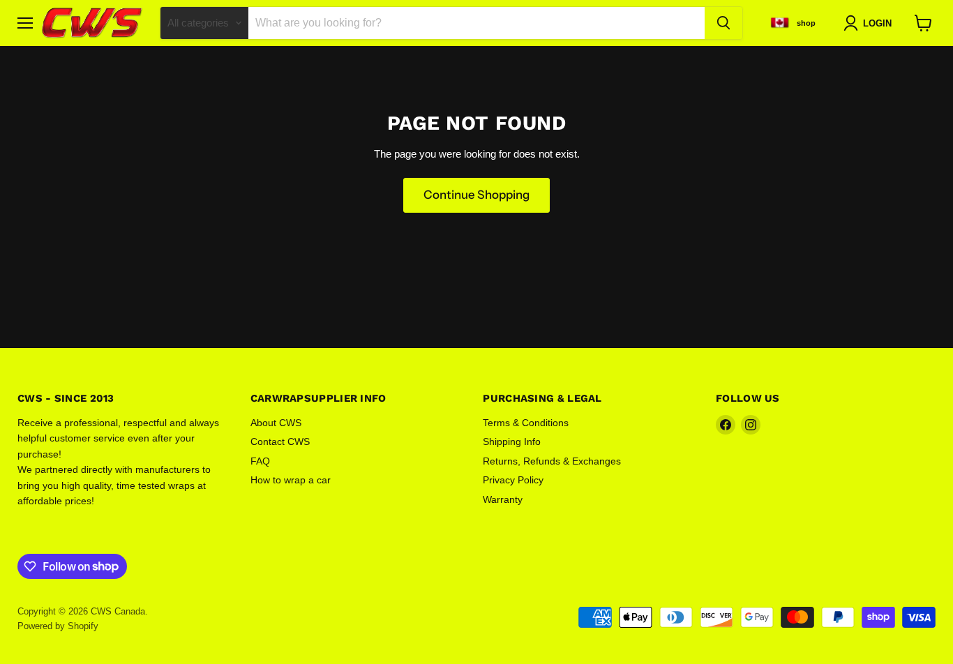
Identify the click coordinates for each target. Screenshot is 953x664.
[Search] (723, 23)
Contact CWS (280, 441)
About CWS (275, 422)
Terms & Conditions (526, 422)
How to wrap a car (290, 479)
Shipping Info (512, 441)
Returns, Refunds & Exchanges (552, 461)
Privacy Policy (513, 479)
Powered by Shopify (57, 626)
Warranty (503, 499)
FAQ (260, 461)
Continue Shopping (476, 195)
